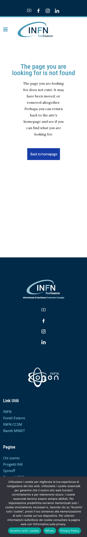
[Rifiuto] (82, 507)
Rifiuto (49, 530)
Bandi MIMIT (14, 430)
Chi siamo (11, 458)
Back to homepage (43, 154)
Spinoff (9, 470)
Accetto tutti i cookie (24, 530)
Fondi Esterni (14, 418)
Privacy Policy (69, 530)
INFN (7, 411)
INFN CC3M (12, 424)
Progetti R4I (13, 464)
